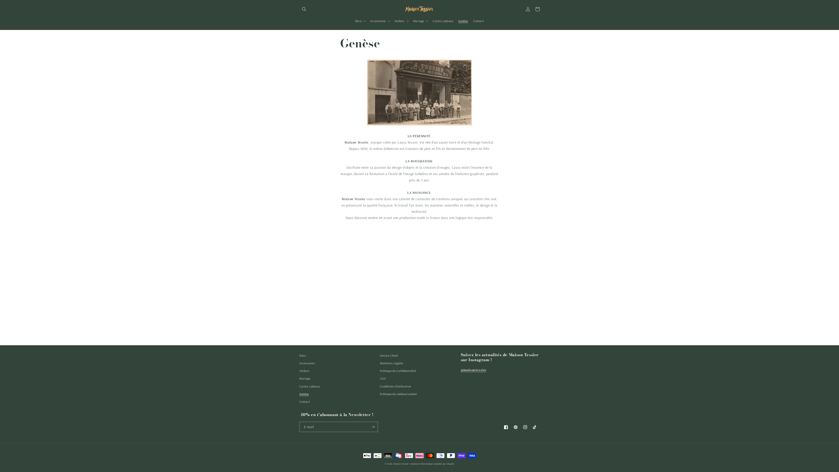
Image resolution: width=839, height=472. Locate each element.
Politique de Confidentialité (398, 371)
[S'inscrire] (373, 427)
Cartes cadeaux (309, 386)
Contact (304, 402)
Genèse (304, 394)
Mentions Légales (391, 363)
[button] (304, 9)
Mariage (304, 378)
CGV (383, 378)
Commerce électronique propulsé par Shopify (431, 463)
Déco (302, 355)
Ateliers (304, 371)
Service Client (389, 355)
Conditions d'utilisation (395, 386)
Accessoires (307, 363)
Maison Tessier (401, 463)
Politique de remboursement (398, 394)
